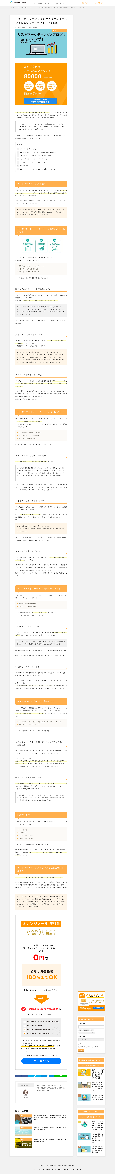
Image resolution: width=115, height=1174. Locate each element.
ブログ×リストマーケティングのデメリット (33, 159)
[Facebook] (21, 1076)
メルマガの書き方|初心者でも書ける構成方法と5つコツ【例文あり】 (97, 1086)
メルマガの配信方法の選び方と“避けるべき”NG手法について (98, 1098)
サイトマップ (49, 3)
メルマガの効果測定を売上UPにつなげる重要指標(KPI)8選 (98, 1149)
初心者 (92, 1032)
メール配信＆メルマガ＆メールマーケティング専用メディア (61, 1169)
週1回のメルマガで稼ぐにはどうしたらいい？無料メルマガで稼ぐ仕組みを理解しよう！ (98, 1125)
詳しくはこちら (41, 1061)
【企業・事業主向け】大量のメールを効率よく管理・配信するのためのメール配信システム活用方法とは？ (50, 1117)
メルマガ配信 (86, 1030)
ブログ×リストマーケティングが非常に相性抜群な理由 (36, 152)
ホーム (42, 1165)
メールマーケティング (84, 1032)
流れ (92, 1030)
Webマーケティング (25, 7)
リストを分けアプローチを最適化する (31, 162)
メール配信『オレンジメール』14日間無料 (90, 3)
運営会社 (40, 3)
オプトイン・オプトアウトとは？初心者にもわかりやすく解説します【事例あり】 (98, 1074)
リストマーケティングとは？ (28, 149)
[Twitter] (35, 1076)
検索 (81, 1050)
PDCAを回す (23, 165)
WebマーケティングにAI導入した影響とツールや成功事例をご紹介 (50, 1140)
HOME (13, 7)
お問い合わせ (60, 3)
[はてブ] (47, 1076)
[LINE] (61, 1076)
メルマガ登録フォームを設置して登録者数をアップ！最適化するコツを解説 (98, 1138)
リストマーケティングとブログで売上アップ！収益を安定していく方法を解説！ (61, 7)
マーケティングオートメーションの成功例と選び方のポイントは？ (50, 1128)
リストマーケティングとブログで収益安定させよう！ (36, 169)
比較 (80, 1030)
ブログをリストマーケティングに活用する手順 (34, 155)
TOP (34, 3)
